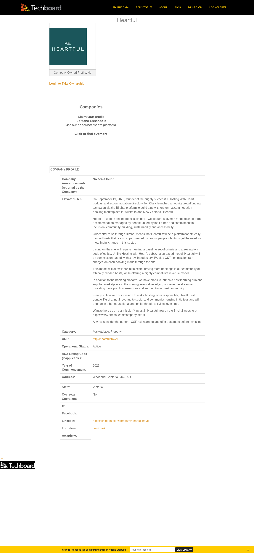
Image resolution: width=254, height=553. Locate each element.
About (163, 7)
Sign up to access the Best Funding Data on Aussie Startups (94, 549)
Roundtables (144, 7)
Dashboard (195, 7)
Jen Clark (99, 428)
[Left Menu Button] (2, 458)
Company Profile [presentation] (64, 169)
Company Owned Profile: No (72, 72)
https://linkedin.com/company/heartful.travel (121, 420)
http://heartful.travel (105, 339)
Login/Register (217, 7)
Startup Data (121, 7)
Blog (178, 7)
